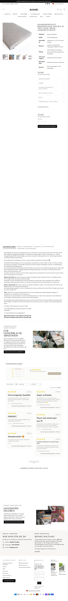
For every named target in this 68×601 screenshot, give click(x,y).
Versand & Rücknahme (26, 248)
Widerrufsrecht (6, 577)
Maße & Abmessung (25, 246)
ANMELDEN (39, 583)
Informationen (9, 246)
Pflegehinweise (9, 248)
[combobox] (24, 384)
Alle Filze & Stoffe (58, 14)
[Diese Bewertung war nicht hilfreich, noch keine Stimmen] (29, 406)
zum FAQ (37, 551)
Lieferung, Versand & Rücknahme (7, 563)
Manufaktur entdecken (14, 522)
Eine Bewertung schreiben (54, 373)
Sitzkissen (15, 14)
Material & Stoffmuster (44, 246)
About (41, 16)
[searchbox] (10, 384)
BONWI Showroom (23, 565)
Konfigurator (7, 14)
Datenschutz (5, 573)
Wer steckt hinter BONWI (24, 567)
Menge (40, 119)
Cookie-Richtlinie (7, 575)
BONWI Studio (33, 16)
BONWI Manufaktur (23, 563)
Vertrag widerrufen (9, 580)
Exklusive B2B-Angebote (14, 351)
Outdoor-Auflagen (47, 14)
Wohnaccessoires (22, 16)
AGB (4, 568)
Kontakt (48, 16)
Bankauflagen (24, 14)
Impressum (5, 571)
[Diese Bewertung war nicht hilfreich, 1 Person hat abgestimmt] (58, 407)
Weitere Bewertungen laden (34, 462)
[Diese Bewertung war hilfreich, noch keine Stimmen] (27, 406)
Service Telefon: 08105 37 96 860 (10, 3)
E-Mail (27, 301)
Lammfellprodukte (35, 14)
